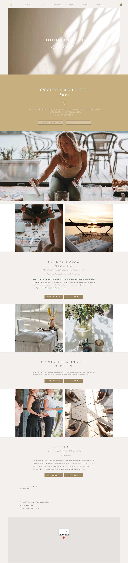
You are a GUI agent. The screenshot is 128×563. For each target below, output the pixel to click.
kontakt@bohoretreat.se (30, 508)
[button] (56, 4)
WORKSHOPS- (57, 112)
